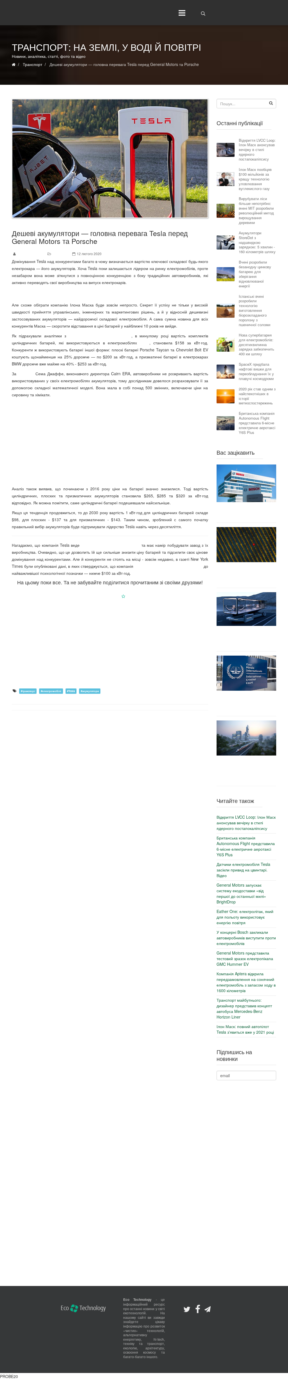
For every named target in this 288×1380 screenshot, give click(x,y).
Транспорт (61, 253)
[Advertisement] (110, 440)
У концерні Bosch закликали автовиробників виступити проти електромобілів (246, 512)
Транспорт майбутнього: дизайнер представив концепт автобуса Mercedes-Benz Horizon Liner (246, 638)
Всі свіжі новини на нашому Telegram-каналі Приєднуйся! (110, 293)
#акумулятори (90, 691)
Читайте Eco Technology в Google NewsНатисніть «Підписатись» (110, 596)
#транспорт (28, 691)
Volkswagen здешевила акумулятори (168, 566)
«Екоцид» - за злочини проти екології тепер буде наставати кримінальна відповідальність (246, 703)
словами (26, 373)
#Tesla (71, 691)
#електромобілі (51, 691)
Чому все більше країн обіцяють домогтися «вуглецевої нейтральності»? (246, 574)
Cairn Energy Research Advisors (100, 335)
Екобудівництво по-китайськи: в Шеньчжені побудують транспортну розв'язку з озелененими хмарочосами (246, 770)
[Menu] (180, 12)
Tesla (144, 342)
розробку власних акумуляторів (110, 545)
